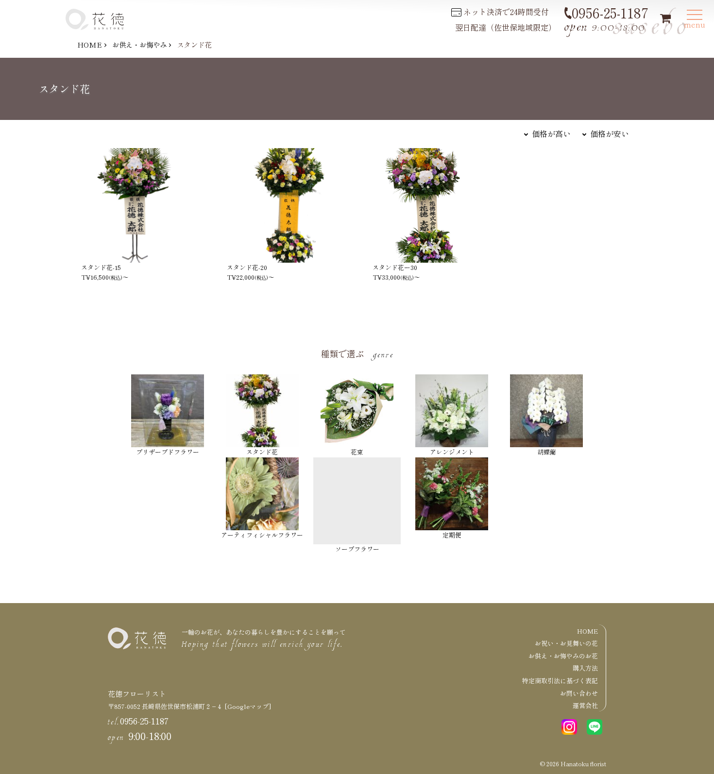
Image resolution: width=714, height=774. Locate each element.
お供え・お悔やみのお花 (563, 655)
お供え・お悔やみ (139, 44)
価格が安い (609, 133)
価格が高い (551, 133)
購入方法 (585, 668)
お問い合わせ (579, 693)
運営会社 (585, 705)
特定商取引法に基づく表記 (560, 680)
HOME (89, 44)
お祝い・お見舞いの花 (566, 643)
